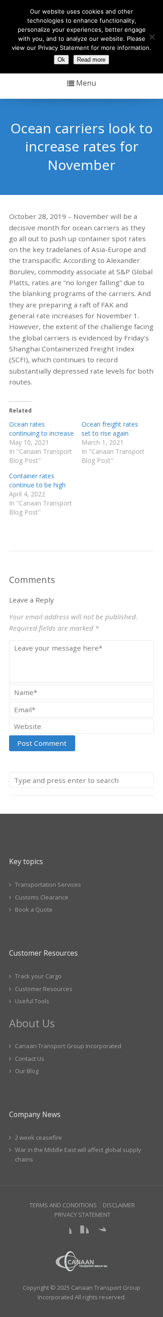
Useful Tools (32, 1001)
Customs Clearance (41, 897)
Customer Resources (43, 989)
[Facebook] (64, 1232)
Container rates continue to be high (37, 480)
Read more (91, 59)
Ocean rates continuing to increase (41, 428)
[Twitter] (99, 1232)
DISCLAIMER (119, 1205)
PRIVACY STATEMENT (82, 1214)
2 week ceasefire (38, 1137)
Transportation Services (48, 884)
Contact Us (29, 1059)
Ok (61, 59)
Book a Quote (34, 909)
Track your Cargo (38, 976)
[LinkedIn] (81, 1232)
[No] (151, 36)
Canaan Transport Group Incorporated (68, 1046)
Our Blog (26, 1071)
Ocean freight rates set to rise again (110, 428)
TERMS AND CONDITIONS (63, 1205)
